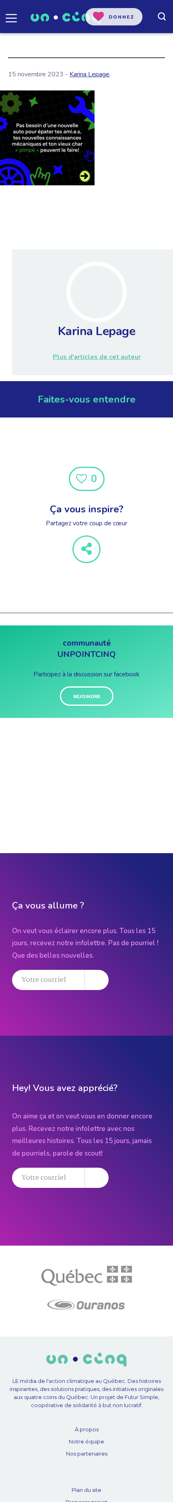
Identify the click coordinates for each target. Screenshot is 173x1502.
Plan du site (86, 1490)
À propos (87, 1429)
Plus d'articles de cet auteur (97, 356)
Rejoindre (86, 696)
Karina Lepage (89, 74)
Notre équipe (86, 1441)
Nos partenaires (86, 1453)
